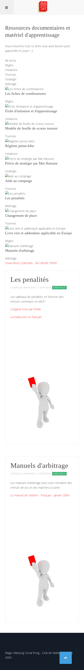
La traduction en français (26, 317)
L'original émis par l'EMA (25, 309)
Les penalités (29, 279)
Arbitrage (59, 287)
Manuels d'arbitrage (39, 466)
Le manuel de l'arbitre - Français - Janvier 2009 (39, 495)
